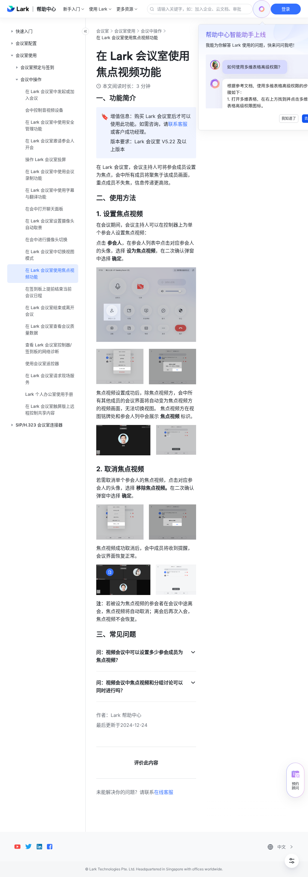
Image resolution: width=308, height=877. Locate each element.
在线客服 (163, 792)
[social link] (19, 846)
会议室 (102, 30)
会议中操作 (151, 30)
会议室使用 (124, 30)
